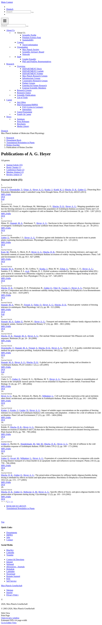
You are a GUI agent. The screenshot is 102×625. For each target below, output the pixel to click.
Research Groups (24, 90)
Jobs (8, 537)
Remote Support (13, 576)
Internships (26, 109)
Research (10, 64)
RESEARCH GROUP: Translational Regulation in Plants (20, 507)
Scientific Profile (29, 35)
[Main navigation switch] (4, 21)
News (8, 117)
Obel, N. (57, 288)
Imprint (9, 592)
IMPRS (9, 535)
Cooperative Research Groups (35, 81)
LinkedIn (10, 552)
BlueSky (10, 550)
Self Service (11, 581)
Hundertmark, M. (28, 444)
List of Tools (22, 97)
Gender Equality (29, 59)
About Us (10, 30)
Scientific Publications (26, 95)
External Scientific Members (34, 88)
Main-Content (7, 2)
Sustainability (28, 40)
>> (12, 501)
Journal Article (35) (14, 165)
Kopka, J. (49, 189)
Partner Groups (28, 83)
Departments (11, 532)
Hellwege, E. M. (30, 492)
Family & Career (24, 114)
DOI (3, 197)
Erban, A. (28, 189)
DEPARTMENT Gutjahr (33, 71)
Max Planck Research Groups (34, 76)
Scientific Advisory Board (33, 52)
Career (9, 100)
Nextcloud (10, 574)
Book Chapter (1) (13, 167)
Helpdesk (10, 569)
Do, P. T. (4, 189)
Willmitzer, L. (48, 396)
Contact (20, 42)
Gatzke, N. (24, 410)
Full (2, 199)
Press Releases (23, 121)
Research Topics (24, 93)
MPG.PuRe (6, 194)
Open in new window (10, 618)
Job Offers (21, 102)
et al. (27, 271)
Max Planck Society (30, 49)
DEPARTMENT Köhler (32, 73)
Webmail (10, 564)
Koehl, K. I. (59, 189)
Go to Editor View (9, 623)
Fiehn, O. (38, 305)
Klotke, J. (5, 410)
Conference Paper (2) (15, 170)
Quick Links (6, 527)
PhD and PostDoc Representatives (36, 61)
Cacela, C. (66, 288)
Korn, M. (5, 252)
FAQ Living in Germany (32, 107)
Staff (19, 57)
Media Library (23, 126)
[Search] (32, 12)
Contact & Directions (15, 559)
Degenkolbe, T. (16, 189)
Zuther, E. (82, 189)
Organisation (22, 47)
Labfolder (10, 571)
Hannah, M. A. (16, 223)
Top (2, 522)
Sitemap (9, 590)
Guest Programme (24, 112)
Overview (21, 66)
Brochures (21, 124)
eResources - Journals (15, 567)
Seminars (21, 119)
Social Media (7, 545)
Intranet (9, 562)
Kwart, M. (14, 458)
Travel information (30, 45)
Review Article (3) (14, 174)
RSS (8, 579)
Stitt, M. (39, 444)
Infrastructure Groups (31, 78)
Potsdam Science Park (31, 37)
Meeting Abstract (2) (15, 172)
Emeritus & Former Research (34, 85)
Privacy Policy (12, 595)
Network (26, 54)
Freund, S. (28, 305)
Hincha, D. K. (71, 189)
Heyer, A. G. (38, 189)
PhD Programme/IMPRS (27, 105)
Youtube (9, 555)
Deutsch (9, 9)
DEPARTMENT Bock (32, 69)
